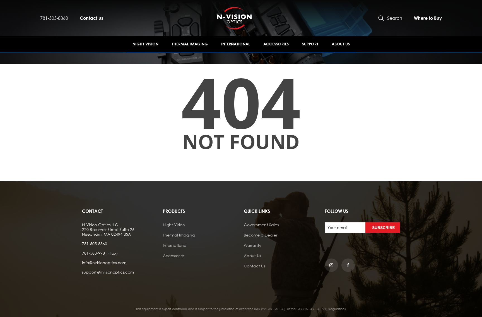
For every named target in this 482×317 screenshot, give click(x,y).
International (235, 44)
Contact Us (254, 266)
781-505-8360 (54, 18)
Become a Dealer (260, 235)
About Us (341, 44)
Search (394, 18)
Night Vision (145, 44)
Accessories (276, 44)
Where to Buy (428, 18)
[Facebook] (348, 265)
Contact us (91, 18)
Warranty (252, 245)
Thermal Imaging (190, 44)
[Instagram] (331, 265)
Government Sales (261, 224)
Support (310, 44)
